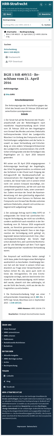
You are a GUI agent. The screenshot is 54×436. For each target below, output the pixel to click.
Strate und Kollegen (10, 399)
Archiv (6, 362)
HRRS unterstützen (12, 332)
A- (46, 4)
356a (7, 94)
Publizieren (8, 339)
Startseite (11, 32)
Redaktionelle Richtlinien (14, 342)
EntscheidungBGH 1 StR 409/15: (12, 51)
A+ (50, 4)
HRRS (4, 406)
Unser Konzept (10, 329)
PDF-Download (15, 61)
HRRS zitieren (9, 335)
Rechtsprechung (27, 32)
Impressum (21, 426)
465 (37, 297)
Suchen (7, 44)
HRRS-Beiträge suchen (13, 358)
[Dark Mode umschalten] (41, 4)
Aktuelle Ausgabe (11, 355)
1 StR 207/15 (15, 302)
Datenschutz (32, 426)
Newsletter (26, 406)
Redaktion (8, 346)
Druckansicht (14, 57)
